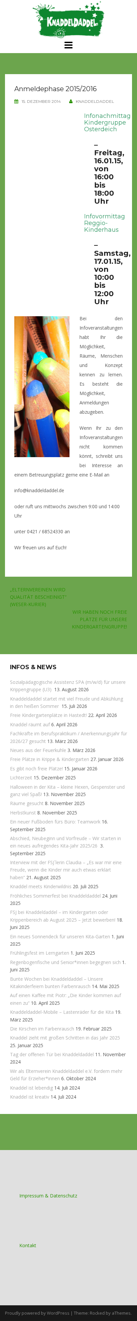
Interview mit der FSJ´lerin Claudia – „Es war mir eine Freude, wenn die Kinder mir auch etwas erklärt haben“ (66, 870)
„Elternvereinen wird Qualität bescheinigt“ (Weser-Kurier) (38, 597)
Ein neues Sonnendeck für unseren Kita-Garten (60, 936)
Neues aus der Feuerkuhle (38, 750)
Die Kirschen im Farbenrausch (42, 1028)
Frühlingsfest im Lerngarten (39, 953)
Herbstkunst (23, 812)
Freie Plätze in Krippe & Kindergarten (49, 759)
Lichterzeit (21, 777)
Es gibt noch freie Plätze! (36, 768)
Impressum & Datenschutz (48, 1195)
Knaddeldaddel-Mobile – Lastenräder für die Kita (62, 1012)
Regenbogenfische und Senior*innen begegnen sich (65, 962)
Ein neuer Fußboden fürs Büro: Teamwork (55, 821)
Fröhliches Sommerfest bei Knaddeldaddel (55, 896)
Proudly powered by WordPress (37, 1313)
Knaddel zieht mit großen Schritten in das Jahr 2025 (65, 1037)
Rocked (97, 1313)
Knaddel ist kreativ (29, 1097)
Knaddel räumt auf (30, 724)
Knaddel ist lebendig (31, 1088)
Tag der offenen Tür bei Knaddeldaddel (52, 1054)
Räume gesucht (27, 803)
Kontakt (27, 1245)
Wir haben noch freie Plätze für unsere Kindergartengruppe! (99, 619)
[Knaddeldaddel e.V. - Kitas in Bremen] (68, 19)
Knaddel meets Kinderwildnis (40, 886)
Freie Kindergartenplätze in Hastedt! (48, 715)
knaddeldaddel (95, 101)
